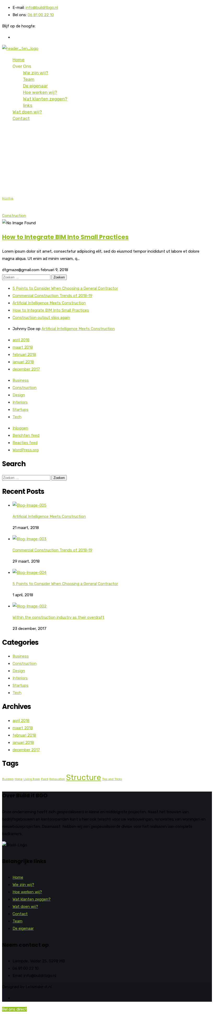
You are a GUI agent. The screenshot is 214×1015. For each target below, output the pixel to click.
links (27, 105)
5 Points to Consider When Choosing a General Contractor (65, 288)
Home (19, 59)
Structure (83, 777)
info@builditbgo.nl (42, 7)
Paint (44, 779)
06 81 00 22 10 (41, 15)
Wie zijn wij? (35, 72)
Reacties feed (25, 442)
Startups (20, 409)
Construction (14, 215)
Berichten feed (26, 435)
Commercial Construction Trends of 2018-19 (52, 295)
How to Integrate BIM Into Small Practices (65, 237)
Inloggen (20, 428)
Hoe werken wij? (40, 92)
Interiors (20, 402)
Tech (17, 417)
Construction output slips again (41, 317)
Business (21, 380)
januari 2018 (23, 362)
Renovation (57, 779)
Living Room (31, 779)
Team (28, 79)
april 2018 (21, 340)
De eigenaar (35, 85)
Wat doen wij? (27, 111)
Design (19, 395)
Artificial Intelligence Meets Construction (49, 303)
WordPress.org (26, 450)
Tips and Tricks (112, 779)
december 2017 (26, 369)
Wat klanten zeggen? (45, 98)
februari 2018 (24, 354)
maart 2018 (23, 347)
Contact (21, 118)
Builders (8, 779)
